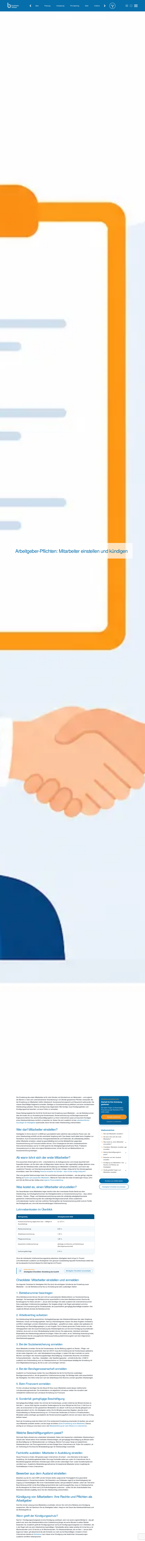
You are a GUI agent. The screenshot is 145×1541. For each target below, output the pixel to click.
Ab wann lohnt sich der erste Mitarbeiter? (112, 1138)
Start (86, 6)
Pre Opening (74, 6)
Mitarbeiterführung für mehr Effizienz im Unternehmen (68, 1426)
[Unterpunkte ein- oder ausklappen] (125, 1142)
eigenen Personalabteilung (53, 1180)
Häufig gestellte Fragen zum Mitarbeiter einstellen (112, 1171)
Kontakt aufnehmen (114, 1117)
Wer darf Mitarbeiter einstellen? (113, 1134)
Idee (37, 6)
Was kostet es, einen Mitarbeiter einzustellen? (113, 1143)
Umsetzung (60, 6)
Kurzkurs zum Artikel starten (114, 1181)
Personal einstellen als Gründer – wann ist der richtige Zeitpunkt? (63, 1171)
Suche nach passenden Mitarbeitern (37, 1177)
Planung (47, 6)
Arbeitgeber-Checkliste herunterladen (78, 1271)
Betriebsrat (38, 1534)
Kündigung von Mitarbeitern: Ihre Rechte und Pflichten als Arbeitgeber (113, 1165)
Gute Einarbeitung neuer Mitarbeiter (71, 1423)
